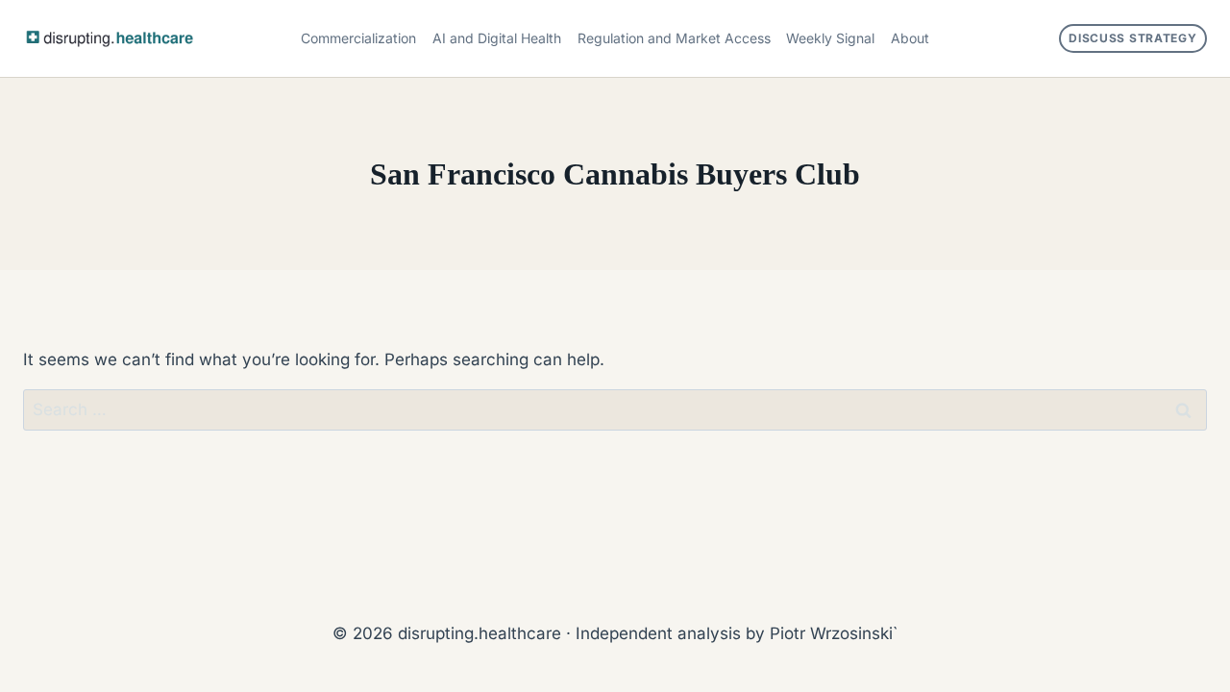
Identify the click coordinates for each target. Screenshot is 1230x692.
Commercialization (358, 38)
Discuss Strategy (1133, 38)
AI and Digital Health (496, 38)
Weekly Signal (830, 38)
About (910, 38)
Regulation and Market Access (674, 38)
